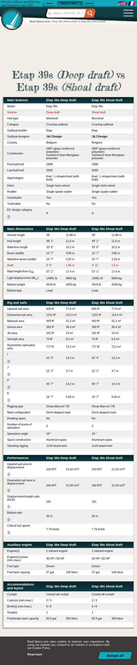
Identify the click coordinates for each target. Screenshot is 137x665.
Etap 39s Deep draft (61, 100)
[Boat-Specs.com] (11, 16)
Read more (34, 654)
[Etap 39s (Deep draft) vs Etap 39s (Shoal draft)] (122, 3)
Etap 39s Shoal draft (107, 100)
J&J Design (54, 136)
